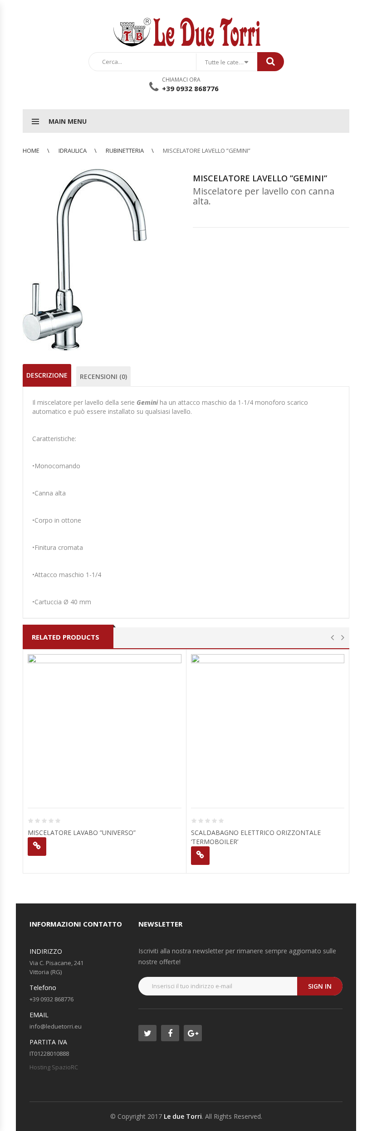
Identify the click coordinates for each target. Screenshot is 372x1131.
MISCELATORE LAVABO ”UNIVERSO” (82, 832)
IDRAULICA (73, 150)
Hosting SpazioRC (53, 1067)
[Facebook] (170, 1033)
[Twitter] (147, 1033)
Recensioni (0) (103, 376)
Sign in (320, 986)
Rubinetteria (125, 150)
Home (31, 150)
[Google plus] (193, 1033)
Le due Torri (183, 1116)
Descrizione (47, 375)
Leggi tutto (37, 846)
